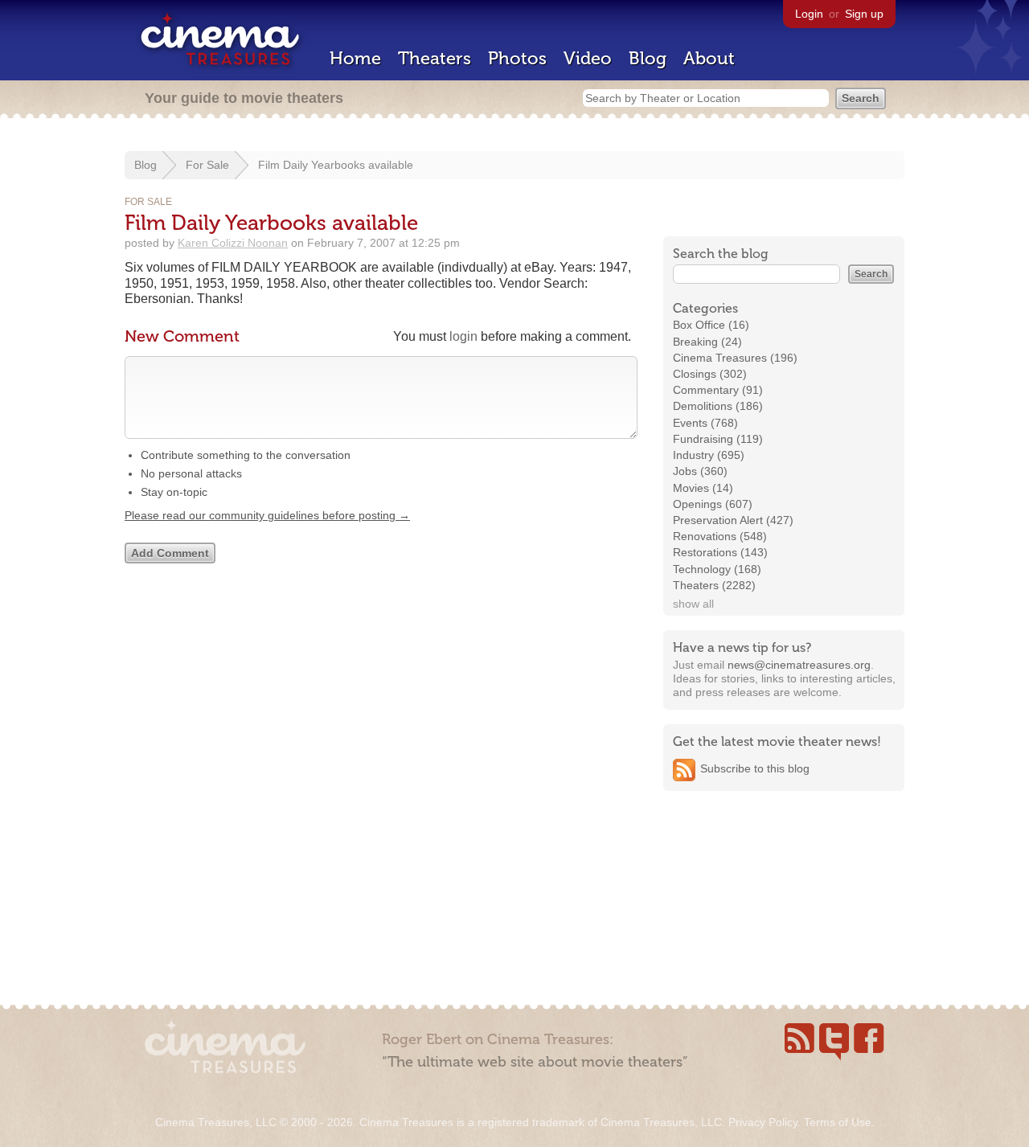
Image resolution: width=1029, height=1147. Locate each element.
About (709, 58)
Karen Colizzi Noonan (233, 242)
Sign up (864, 13)
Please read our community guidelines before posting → (267, 515)
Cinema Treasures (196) (735, 357)
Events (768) (705, 422)
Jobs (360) (700, 471)
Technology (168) (717, 569)
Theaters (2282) (714, 585)
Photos (517, 58)
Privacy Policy (762, 1122)
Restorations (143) (720, 552)
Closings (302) (710, 373)
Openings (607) (712, 504)
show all (693, 603)
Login (809, 13)
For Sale (207, 164)
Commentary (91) (718, 389)
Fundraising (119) (718, 438)
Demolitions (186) (718, 405)
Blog (647, 58)
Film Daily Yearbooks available (335, 164)
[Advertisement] (783, 905)
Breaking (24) (707, 341)
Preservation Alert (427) (733, 520)
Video (588, 58)
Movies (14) (703, 487)
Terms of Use (837, 1122)
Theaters (434, 58)
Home (355, 58)
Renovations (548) (720, 536)
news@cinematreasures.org (799, 664)
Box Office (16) (711, 324)
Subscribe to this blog (755, 768)
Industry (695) (708, 455)
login (463, 336)
